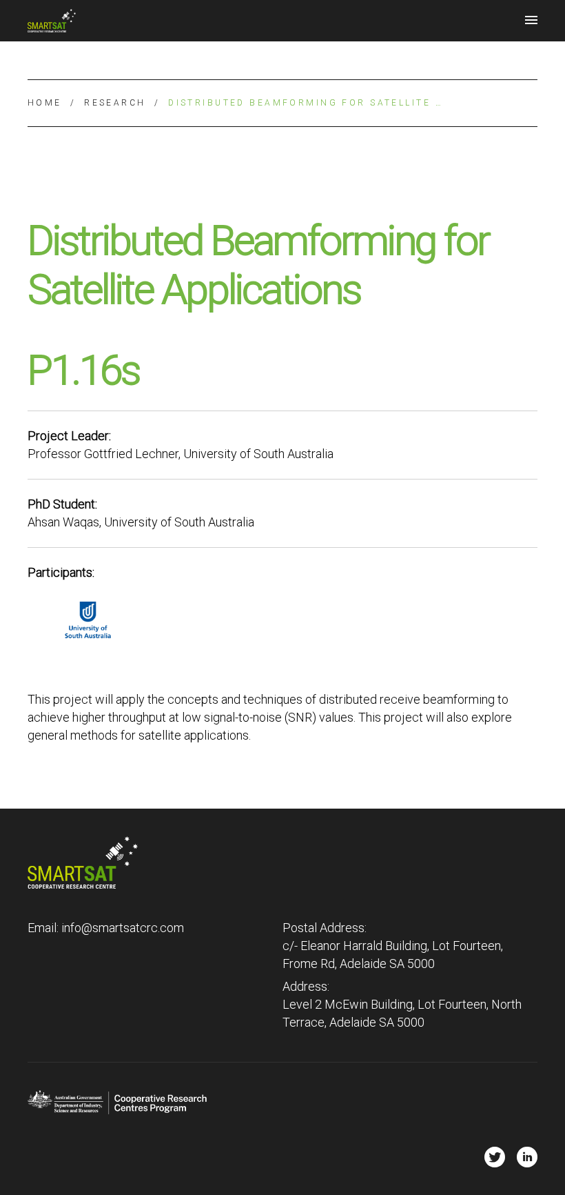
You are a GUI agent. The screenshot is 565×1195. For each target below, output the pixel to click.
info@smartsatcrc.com (122, 927)
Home (45, 103)
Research (114, 103)
